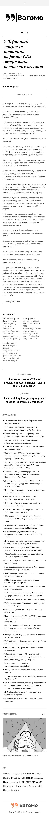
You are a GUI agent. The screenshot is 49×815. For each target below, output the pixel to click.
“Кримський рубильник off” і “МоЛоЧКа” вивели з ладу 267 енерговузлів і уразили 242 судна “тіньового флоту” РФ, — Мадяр (25, 465)
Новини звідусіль (16, 73)
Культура (38, 777)
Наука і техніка (10, 781)
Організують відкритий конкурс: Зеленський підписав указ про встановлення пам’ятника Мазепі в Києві (22, 628)
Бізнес (39, 773)
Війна (6, 777)
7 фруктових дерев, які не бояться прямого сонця (24, 599)
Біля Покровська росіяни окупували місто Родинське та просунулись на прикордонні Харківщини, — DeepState (21, 474)
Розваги (32, 786)
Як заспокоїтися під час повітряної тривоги (20, 755)
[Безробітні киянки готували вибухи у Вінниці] (13, 352)
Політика (8, 786)
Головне (15, 777)
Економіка (27, 777)
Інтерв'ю (16, 774)
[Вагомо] (24, 17)
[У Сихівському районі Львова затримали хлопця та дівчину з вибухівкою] (13, 328)
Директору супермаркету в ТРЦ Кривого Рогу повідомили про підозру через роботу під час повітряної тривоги (23, 483)
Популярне (21, 786)
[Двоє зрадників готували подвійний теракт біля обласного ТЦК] (33, 328)
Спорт (6, 789)
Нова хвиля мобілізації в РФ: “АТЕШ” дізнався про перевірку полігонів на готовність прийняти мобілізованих (25, 619)
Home (5, 73)
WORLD (7, 773)
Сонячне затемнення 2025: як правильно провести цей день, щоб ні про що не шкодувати (24, 382)
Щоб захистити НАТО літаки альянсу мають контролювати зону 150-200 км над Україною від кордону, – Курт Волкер (24, 456)
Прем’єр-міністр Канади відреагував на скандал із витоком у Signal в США (24, 400)
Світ (40, 786)
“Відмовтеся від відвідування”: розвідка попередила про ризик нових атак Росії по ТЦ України (23, 534)
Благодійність (27, 773)
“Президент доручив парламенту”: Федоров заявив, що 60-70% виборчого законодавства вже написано (24, 519)
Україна (15, 790)
